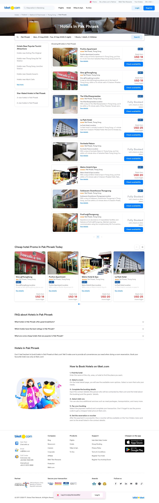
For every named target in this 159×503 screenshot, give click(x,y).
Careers (50, 448)
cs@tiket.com (25, 451)
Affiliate (50, 456)
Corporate (51, 452)
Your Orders (139, 2)
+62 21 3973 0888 (26, 465)
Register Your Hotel (98, 456)
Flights (72, 440)
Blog (49, 440)
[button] (137, 247)
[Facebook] (115, 483)
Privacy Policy (96, 448)
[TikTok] (141, 483)
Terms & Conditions (98, 452)
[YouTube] (131, 483)
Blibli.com (51, 468)
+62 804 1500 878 (26, 460)
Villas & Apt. (74, 448)
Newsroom (51, 444)
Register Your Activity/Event (101, 460)
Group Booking (97, 444)
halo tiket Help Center (99, 440)
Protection (51, 464)
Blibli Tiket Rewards (125, 2)
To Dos (72, 452)
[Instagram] (136, 483)
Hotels (72, 444)
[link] (137, 8)
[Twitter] (121, 483)
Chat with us (24, 444)
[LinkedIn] (126, 483)
